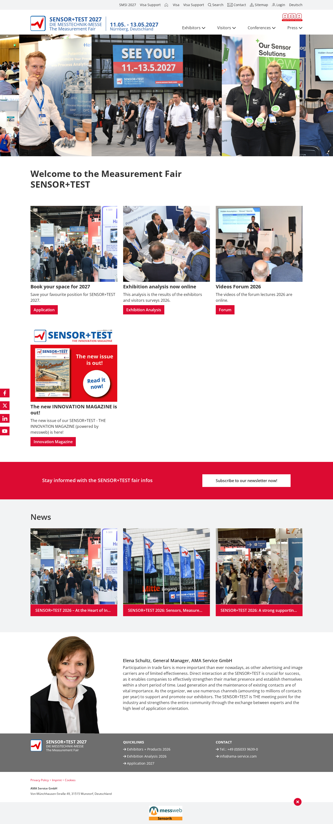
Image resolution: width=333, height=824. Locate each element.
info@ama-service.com (238, 756)
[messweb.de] (165, 813)
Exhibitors (191, 28)
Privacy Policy (39, 780)
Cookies (70, 780)
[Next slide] (306, 681)
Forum (225, 309)
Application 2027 (140, 763)
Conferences (259, 28)
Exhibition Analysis (143, 309)
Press (292, 28)
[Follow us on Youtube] (5, 431)
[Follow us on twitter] (5, 405)
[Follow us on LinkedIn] (5, 418)
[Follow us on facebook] (5, 393)
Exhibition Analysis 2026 (146, 756)
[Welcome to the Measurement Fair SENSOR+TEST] (167, 5)
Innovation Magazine (53, 441)
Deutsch (296, 4)
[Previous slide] (26, 681)
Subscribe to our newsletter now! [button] (246, 480)
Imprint (57, 780)
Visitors (224, 28)
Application (44, 309)
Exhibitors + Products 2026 (148, 749)
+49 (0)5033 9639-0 (242, 749)
